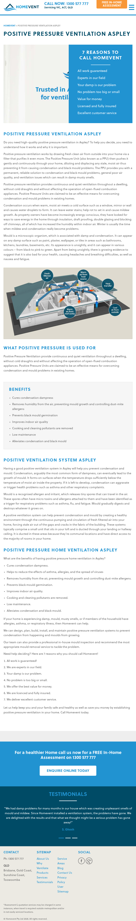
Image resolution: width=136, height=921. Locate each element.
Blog (60, 868)
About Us (43, 859)
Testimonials (45, 882)
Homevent (9, 26)
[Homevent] (21, 7)
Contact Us (64, 873)
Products (42, 873)
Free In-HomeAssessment (112, 4)
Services (42, 877)
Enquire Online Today (68, 771)
